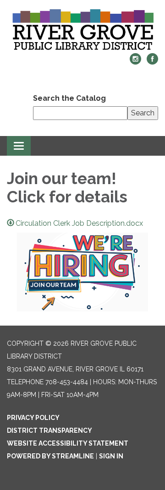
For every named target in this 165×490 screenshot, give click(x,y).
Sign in (111, 456)
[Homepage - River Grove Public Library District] (82, 31)
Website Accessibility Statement (67, 443)
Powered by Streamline (50, 456)
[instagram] (135, 62)
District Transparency (49, 430)
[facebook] (152, 62)
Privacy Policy (33, 417)
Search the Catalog (69, 98)
